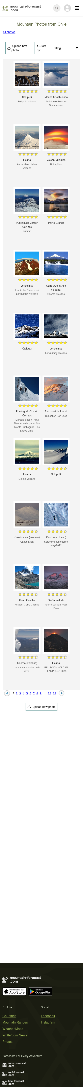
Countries (9, 1015)
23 (49, 693)
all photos (9, 32)
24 (54, 693)
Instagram (48, 1022)
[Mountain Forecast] (21, 8)
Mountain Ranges (15, 1022)
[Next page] (61, 693)
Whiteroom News (14, 1035)
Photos (7, 1041)
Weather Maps (12, 1028)
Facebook (48, 1015)
